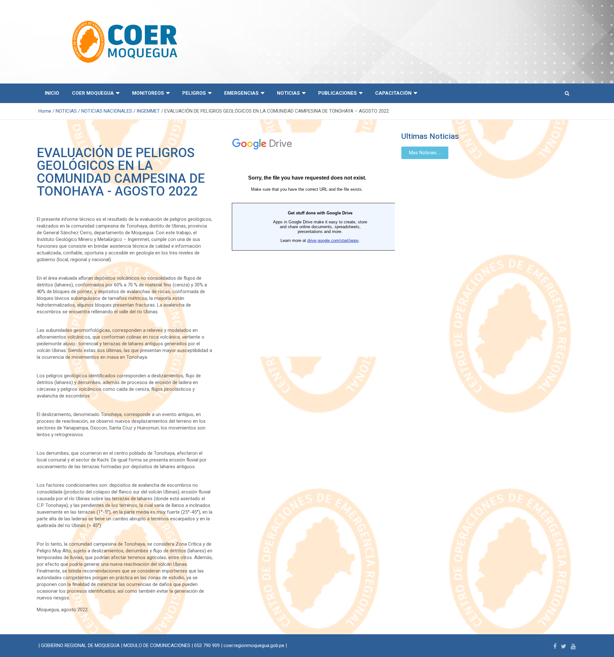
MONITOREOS (148, 93)
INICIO (52, 93)
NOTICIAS (288, 93)
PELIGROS (194, 93)
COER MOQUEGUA (93, 93)
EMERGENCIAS (241, 93)
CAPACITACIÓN (393, 93)
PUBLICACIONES (337, 93)
